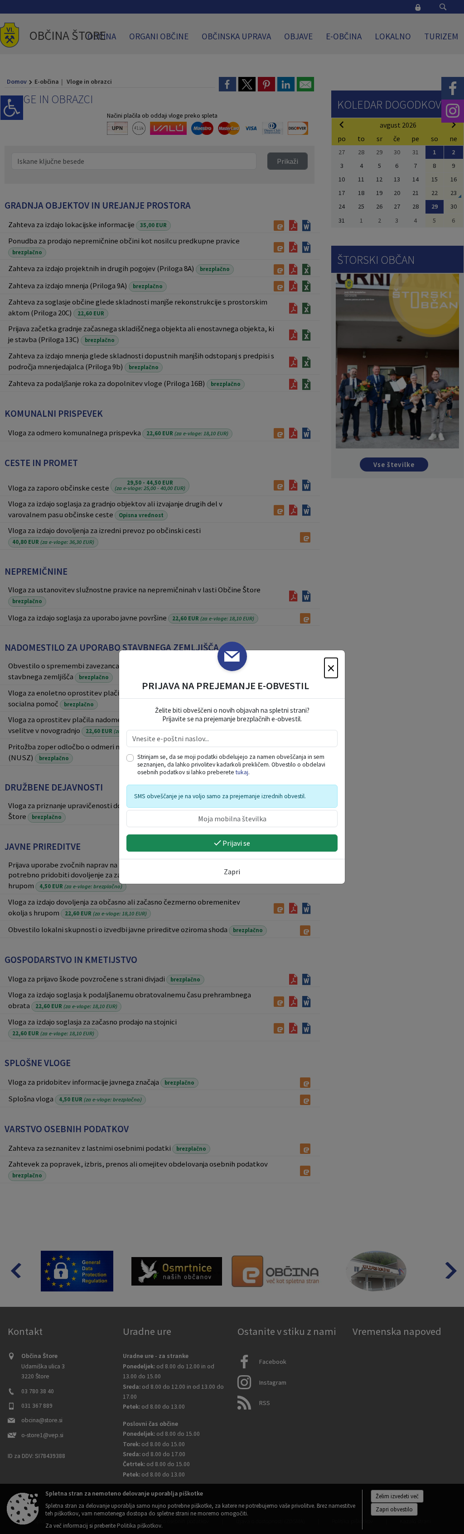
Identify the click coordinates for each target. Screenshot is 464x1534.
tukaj (242, 772)
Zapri (232, 871)
